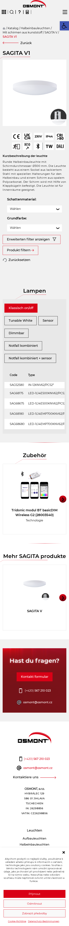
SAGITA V (51, 32)
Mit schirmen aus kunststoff (22, 32)
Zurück (26, 43)
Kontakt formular (34, 677)
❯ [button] (62, 499)
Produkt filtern (18, 250)
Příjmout (34, 894)
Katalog (13, 28)
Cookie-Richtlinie (17, 921)
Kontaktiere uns (25, 777)
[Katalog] (4, 12)
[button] (63, 852)
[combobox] (34, 208)
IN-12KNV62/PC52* (41, 385)
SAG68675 (17, 403)
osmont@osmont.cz (37, 702)
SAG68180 (17, 413)
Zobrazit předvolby (34, 913)
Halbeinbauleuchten (35, 28)
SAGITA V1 (10, 36)
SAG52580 (17, 385)
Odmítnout (34, 903)
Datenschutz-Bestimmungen (43, 921)
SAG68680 (17, 424)
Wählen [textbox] (15, 209)
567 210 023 (38, 690)
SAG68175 (16, 393)
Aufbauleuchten (34, 838)
